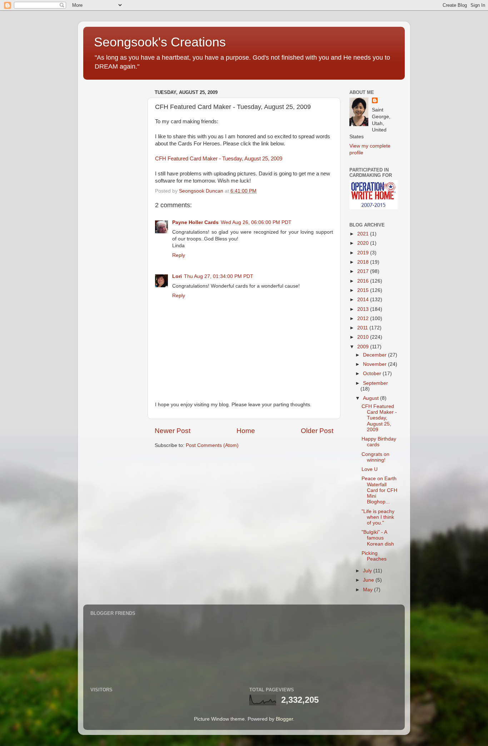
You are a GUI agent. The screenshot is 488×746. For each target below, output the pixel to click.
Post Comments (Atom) (212, 445)
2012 (363, 318)
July (368, 570)
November (375, 364)
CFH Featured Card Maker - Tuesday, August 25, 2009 (218, 158)
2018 (363, 262)
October (373, 373)
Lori (177, 276)
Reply (178, 255)
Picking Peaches (374, 556)
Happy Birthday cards (379, 441)
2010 (363, 337)
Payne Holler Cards (195, 222)
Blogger (284, 719)
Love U (370, 469)
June (369, 580)
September (375, 383)
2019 (363, 252)
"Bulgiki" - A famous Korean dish (378, 537)
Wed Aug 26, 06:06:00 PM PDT (256, 222)
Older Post (317, 430)
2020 (363, 243)
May (368, 589)
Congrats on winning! (375, 457)
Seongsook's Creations (160, 42)
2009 (363, 346)
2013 (363, 309)
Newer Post (172, 430)
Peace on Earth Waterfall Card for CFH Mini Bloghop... (379, 490)
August (371, 398)
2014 (363, 299)
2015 (363, 290)
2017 (363, 271)
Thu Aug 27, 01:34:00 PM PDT (218, 276)
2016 (363, 281)
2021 (363, 234)
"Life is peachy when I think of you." (378, 517)
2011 (363, 327)
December (375, 355)
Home (245, 430)
